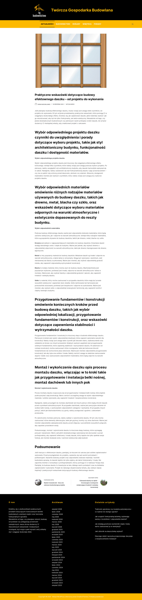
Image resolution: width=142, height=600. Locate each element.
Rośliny (76, 24)
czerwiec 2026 (57, 514)
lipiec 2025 (56, 537)
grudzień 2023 (57, 580)
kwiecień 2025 (57, 542)
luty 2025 (55, 547)
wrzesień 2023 (57, 583)
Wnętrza (87, 24)
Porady (97, 24)
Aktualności (47, 24)
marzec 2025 (57, 545)
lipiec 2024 (56, 565)
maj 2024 (55, 570)
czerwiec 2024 (57, 567)
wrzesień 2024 (57, 560)
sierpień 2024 (57, 562)
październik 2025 (58, 532)
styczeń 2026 (57, 527)
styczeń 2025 (57, 550)
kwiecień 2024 (57, 573)
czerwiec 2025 (57, 540)
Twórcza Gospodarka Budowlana (82, 10)
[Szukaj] (132, 24)
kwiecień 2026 (57, 519)
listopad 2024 (57, 555)
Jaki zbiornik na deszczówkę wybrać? (109, 531)
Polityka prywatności (96, 597)
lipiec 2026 (56, 512)
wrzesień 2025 (57, 534)
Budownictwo (63, 24)
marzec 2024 (57, 575)
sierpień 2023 (57, 585)
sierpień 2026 (57, 509)
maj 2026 (55, 517)
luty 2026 (55, 524)
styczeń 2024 (57, 578)
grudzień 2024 (57, 552)
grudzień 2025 (57, 529)
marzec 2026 (57, 522)
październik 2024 (58, 557)
